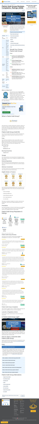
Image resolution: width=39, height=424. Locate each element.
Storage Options (28, 1)
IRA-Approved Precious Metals (16, 409)
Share (24, 10)
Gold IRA (18, 1)
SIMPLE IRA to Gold (22, 411)
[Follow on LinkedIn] (7, 404)
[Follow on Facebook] (3, 404)
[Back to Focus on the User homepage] (2, 4)
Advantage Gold (5, 380)
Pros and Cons (16, 403)
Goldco (4, 382)
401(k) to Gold (22, 403)
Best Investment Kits (22, 401)
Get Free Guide (4, 422)
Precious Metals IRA (16, 401)
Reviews (11, 39)
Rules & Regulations (15, 405)
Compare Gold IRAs (34, 1)
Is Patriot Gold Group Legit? (14, 43)
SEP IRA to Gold (22, 408)
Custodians (15, 411)
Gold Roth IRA (22, 412)
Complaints (12, 41)
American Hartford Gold (6, 384)
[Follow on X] (5, 404)
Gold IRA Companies (6, 4)
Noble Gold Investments (6, 389)
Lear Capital (5, 391)
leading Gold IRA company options (17, 353)
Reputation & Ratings (13, 37)
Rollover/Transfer (23, 1)
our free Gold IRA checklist (19, 341)
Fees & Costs (15, 407)
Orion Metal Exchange (6, 378)
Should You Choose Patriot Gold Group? (16, 32)
